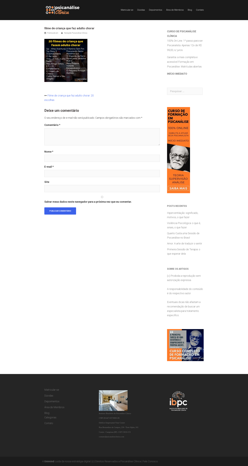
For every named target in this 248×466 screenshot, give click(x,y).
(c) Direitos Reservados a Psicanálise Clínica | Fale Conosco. (125, 461)
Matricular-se (127, 10)
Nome (48, 151)
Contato (200, 10)
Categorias (50, 417)
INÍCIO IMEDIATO (177, 73)
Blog (190, 10)
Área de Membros (175, 10)
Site (46, 181)
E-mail (49, 166)
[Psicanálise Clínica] (66, 9)
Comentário (52, 124)
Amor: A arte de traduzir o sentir (184, 243)
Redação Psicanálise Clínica (75, 33)
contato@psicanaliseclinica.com (111, 437)
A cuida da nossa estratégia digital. (66, 461)
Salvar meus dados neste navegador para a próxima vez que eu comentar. (88, 201)
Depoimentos (155, 10)
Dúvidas (141, 10)
